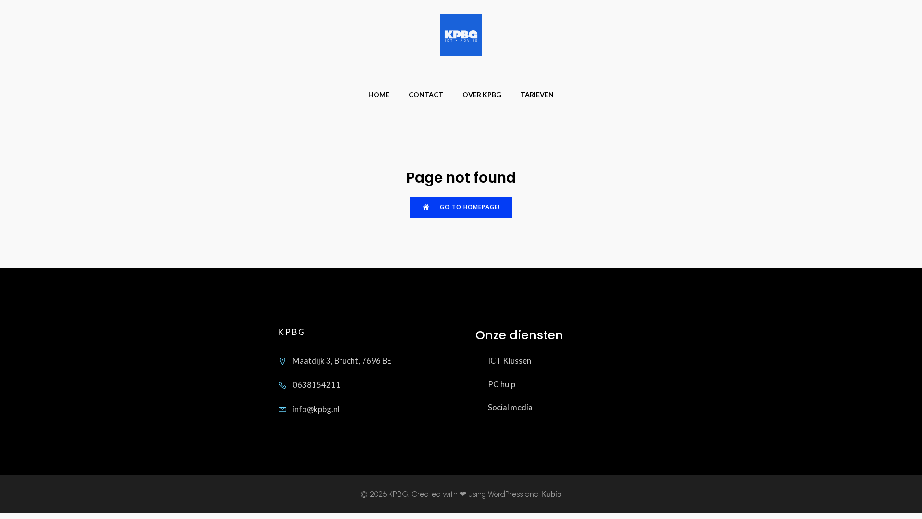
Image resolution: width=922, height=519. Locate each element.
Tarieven (537, 94)
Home (378, 94)
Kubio (551, 494)
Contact (426, 94)
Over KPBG (481, 94)
